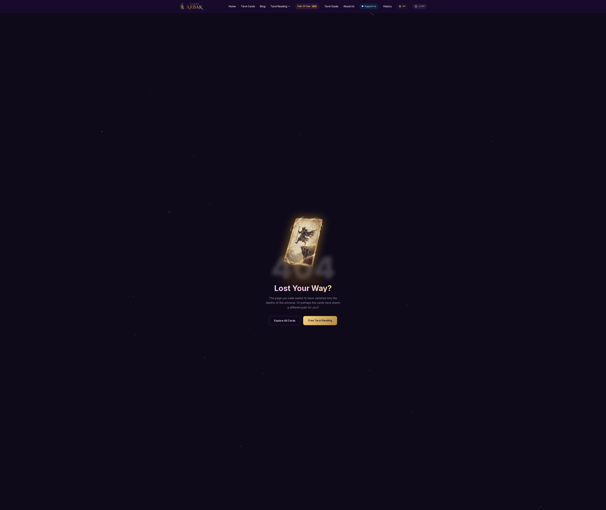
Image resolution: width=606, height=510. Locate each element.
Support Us (370, 6)
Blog (262, 6)
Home (232, 6)
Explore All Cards (284, 320)
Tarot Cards (248, 6)
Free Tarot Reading (320, 320)
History (387, 6)
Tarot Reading (278, 6)
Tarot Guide (331, 6)
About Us (348, 6)
